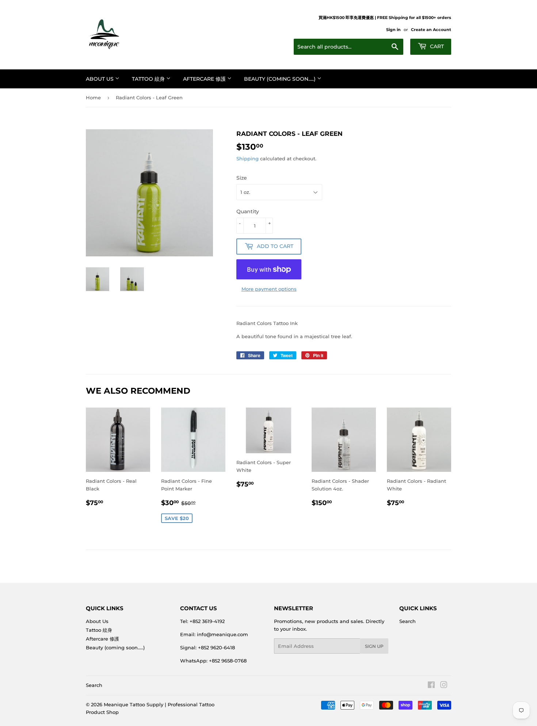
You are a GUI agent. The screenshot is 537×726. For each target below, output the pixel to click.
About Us (100, 79)
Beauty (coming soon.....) (280, 79)
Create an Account (431, 29)
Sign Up (374, 646)
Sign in (393, 29)
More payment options (269, 289)
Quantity (247, 211)
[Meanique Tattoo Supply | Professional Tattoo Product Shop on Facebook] (431, 686)
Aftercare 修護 (205, 79)
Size (241, 178)
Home (93, 97)
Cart (436, 46)
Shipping (247, 158)
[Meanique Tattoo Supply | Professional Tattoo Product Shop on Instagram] (444, 686)
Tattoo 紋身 (149, 79)
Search (407, 621)
